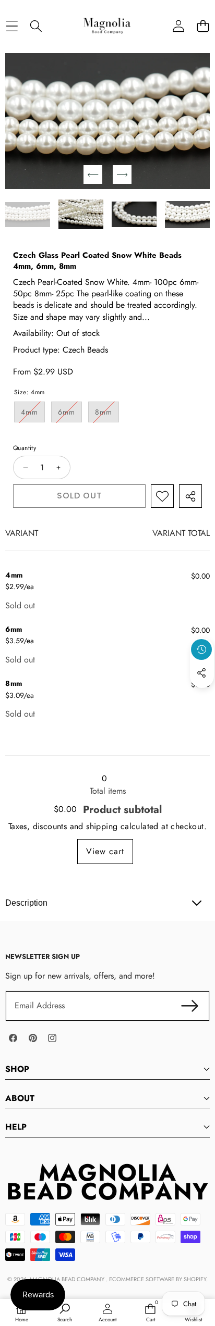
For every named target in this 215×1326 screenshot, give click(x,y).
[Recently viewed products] (201, 649)
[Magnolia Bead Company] (107, 25)
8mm (107, 414)
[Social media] (201, 672)
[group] (27, 214)
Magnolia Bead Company (68, 1279)
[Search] (36, 25)
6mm (70, 414)
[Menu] (11, 25)
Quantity (24, 448)
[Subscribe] (190, 1005)
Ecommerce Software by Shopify (157, 1279)
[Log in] (178, 25)
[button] (202, 25)
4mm (33, 414)
